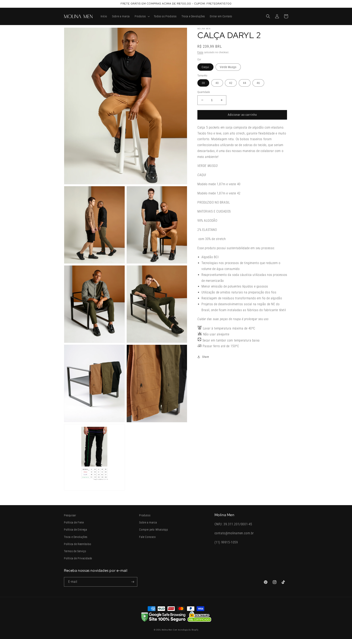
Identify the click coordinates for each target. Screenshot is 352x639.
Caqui (205, 67)
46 (258, 83)
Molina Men (167, 630)
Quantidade (203, 92)
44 (244, 83)
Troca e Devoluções (75, 537)
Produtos (144, 515)
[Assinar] (132, 582)
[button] (141, 16)
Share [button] (205, 356)
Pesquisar (70, 515)
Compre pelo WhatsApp (153, 529)
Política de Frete (74, 522)
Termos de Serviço (75, 551)
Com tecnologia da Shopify (185, 630)
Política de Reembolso (77, 544)
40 (217, 83)
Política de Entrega (75, 529)
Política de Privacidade (78, 558)
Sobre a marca (148, 522)
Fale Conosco (147, 537)
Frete (200, 52)
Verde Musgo (228, 67)
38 (203, 83)
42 (230, 83)
